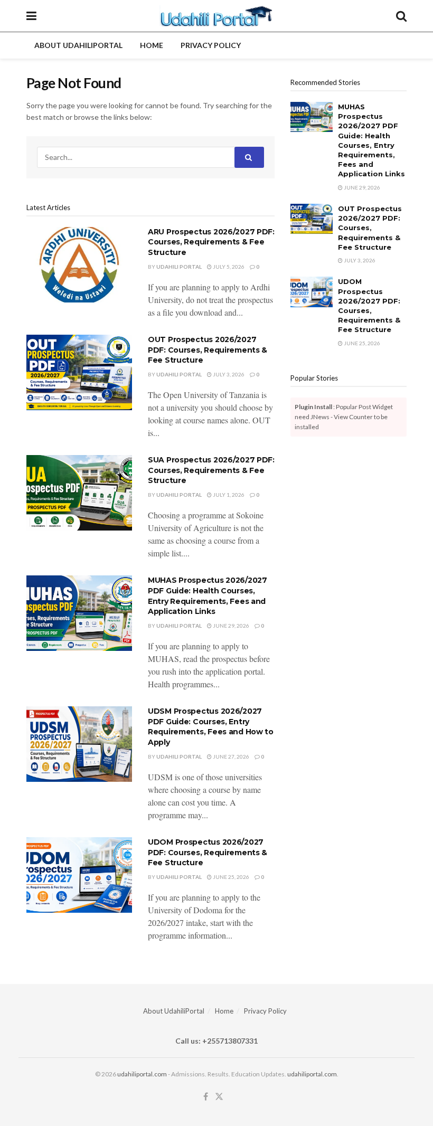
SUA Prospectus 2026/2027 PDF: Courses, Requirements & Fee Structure (211, 470)
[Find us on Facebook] (205, 1097)
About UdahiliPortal (78, 45)
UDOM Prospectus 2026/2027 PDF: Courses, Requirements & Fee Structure (207, 852)
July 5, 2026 (228, 266)
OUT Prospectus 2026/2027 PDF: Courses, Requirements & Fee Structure (207, 350)
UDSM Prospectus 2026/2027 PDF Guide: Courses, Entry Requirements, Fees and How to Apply (211, 726)
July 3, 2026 (228, 374)
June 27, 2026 (230, 756)
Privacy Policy (211, 45)
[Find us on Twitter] (219, 1097)
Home (151, 45)
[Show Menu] (31, 16)
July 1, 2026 (228, 494)
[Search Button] (401, 16)
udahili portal (179, 266)
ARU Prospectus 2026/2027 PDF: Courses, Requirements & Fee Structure (211, 242)
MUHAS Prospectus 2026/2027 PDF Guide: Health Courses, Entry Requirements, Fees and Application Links (207, 595)
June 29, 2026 (230, 625)
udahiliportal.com (142, 1074)
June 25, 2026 (230, 877)
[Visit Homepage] (216, 15)
